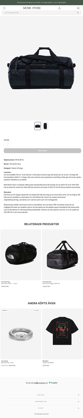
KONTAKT (41, 395)
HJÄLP (41, 408)
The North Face (5, 282)
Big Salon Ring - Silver (7, 362)
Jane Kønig (4, 361)
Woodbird (45, 361)
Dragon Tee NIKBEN (48, 362)
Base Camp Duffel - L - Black (9, 283)
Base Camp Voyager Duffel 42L (51, 283)
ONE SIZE (7, 144)
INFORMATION (41, 401)
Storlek (6, 140)
